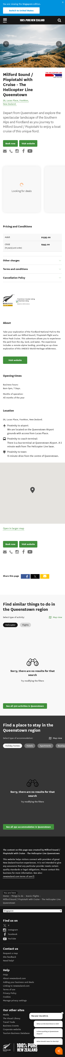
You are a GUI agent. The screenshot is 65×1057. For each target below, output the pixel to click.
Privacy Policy (9, 993)
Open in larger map (13, 528)
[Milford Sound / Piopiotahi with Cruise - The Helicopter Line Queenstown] (53, 75)
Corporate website (12, 1029)
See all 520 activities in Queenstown (25, 706)
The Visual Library (11, 1018)
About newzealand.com (14, 978)
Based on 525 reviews (23, 304)
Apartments (45, 745)
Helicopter (10, 625)
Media (6, 1014)
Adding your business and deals (18, 982)
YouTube (11, 938)
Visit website (28, 143)
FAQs (5, 974)
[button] (5, 20)
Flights (25, 625)
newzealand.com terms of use (18, 876)
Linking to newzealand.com (16, 986)
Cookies (7, 997)
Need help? (8, 960)
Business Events (11, 1025)
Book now (10, 143)
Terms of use (9, 989)
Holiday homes (12, 745)
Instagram (12, 929)
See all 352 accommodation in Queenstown (28, 826)
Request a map (10, 953)
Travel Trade (9, 1022)
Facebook (12, 934)
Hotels (30, 745)
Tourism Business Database (16, 1033)
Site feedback (9, 957)
